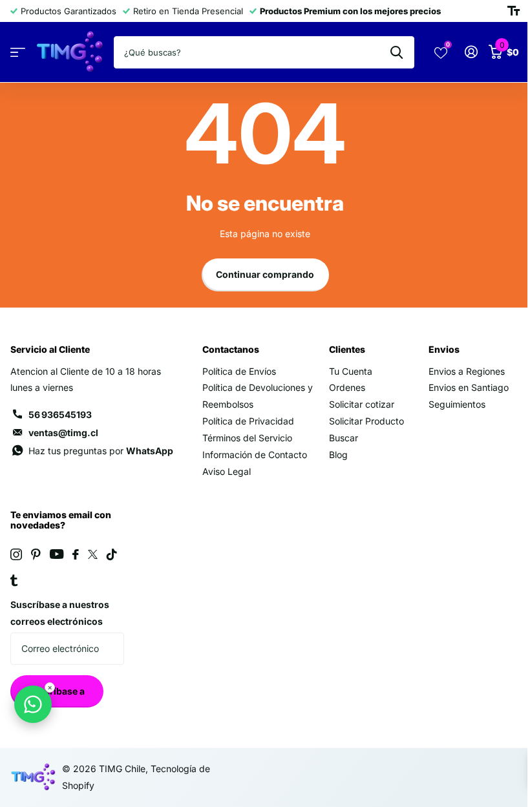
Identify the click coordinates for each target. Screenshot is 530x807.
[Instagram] (16, 554)
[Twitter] (93, 554)
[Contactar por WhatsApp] (33, 704)
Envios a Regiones (467, 371)
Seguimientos (457, 404)
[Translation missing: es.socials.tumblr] (13, 580)
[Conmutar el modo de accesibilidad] (513, 11)
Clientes (347, 349)
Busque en (396, 52)
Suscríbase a (57, 691)
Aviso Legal (226, 471)
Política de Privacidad (248, 420)
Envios (444, 349)
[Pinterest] (36, 554)
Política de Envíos (239, 371)
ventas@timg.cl (63, 432)
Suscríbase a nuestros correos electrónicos (59, 613)
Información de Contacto (254, 454)
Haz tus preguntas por (100, 450)
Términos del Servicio (247, 437)
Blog (338, 454)
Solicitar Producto (366, 420)
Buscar (343, 437)
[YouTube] (56, 554)
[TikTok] (112, 554)
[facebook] (75, 554)
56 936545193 (60, 414)
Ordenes (347, 387)
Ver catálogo (17, 52)
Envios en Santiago (469, 387)
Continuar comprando (265, 274)
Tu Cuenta (350, 371)
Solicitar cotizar (361, 404)
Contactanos (230, 349)
